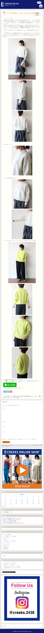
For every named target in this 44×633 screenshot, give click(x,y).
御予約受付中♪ (6, 548)
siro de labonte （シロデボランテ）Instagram (12, 566)
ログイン (4, 625)
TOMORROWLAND (26, 396)
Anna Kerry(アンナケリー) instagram (10, 562)
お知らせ (5, 539)
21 (33, 502)
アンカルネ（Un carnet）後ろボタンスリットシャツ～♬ (12, 521)
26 (21, 503)
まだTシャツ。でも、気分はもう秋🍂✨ (9, 520)
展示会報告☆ (6, 547)
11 (16, 500)
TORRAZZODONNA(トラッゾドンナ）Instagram (12, 567)
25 (16, 503)
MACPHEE (21, 396)
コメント (4, 408)
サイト (3, 431)
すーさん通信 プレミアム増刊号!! (11, 396)
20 (27, 502)
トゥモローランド (6, 397)
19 (21, 502)
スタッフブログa (7, 537)
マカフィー (15, 397)
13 (27, 500)
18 (16, 502)
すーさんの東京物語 (7, 534)
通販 (18, 397)
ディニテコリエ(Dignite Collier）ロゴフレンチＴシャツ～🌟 (13, 523)
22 (38, 502)
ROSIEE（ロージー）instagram (9, 564)
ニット (11, 397)
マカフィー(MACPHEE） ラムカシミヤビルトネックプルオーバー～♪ (23, 13)
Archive (3, 512)
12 (21, 500)
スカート (32, 396)
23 (5, 503)
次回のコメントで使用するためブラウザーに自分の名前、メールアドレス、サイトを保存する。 (19, 439)
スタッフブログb (7, 544)
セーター (35, 396)
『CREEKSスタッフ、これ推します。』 (11, 541)
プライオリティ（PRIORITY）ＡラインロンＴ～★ (11, 519)
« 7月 (3, 506)
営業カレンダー (6, 545)
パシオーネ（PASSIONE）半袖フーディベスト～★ (11, 518)
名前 (3, 421)
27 (27, 503)
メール (3, 426)
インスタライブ (6, 542)
